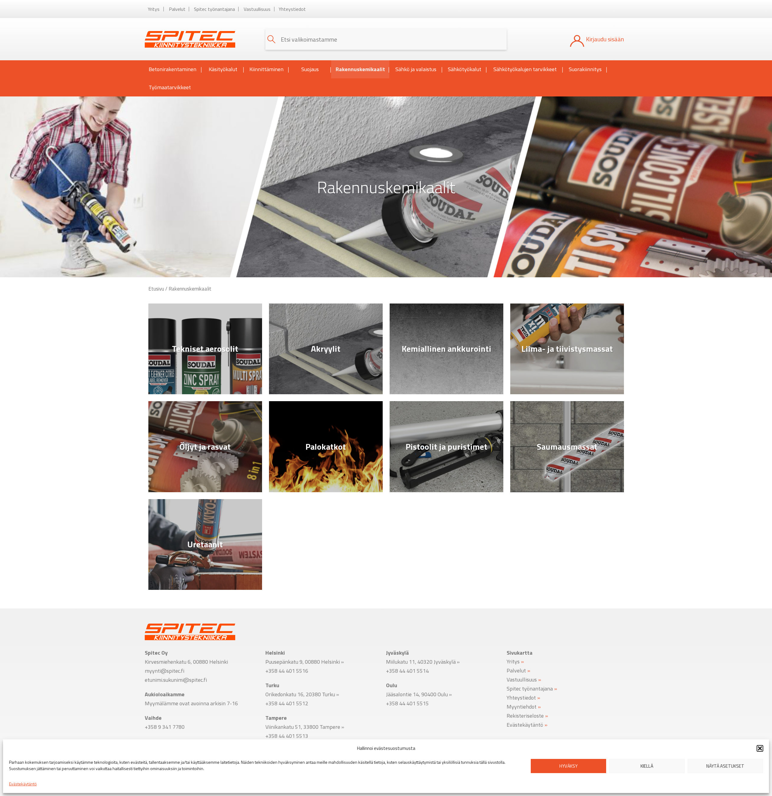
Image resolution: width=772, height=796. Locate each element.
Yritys (154, 9)
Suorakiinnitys (585, 69)
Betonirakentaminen (172, 69)
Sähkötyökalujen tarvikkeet (525, 69)
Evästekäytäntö (23, 784)
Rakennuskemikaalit (360, 69)
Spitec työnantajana (214, 9)
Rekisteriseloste (525, 715)
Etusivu (156, 288)
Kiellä (647, 766)
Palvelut (177, 9)
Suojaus (310, 69)
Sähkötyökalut (464, 69)
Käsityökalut (223, 69)
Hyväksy (568, 766)
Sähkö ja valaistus (415, 69)
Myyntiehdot (521, 706)
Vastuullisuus (257, 9)
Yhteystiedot (292, 9)
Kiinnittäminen (266, 69)
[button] (760, 748)
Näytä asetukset (725, 766)
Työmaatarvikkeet (170, 87)
